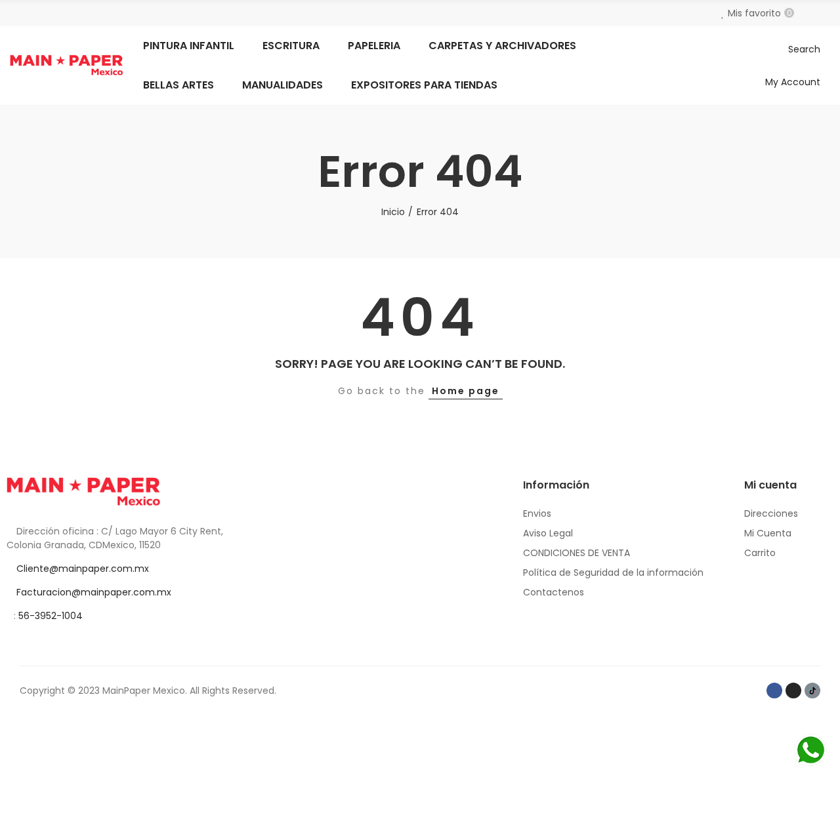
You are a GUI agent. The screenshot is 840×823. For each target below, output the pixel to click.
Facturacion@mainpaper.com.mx (93, 592)
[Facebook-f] (774, 690)
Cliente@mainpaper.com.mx (82, 568)
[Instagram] (793, 690)
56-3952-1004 (50, 615)
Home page (465, 390)
